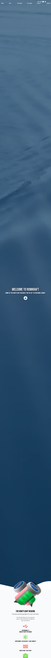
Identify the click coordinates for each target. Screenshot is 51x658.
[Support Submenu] (42, 3)
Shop (10, 3)
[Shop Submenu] (12, 3)
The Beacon (19, 3)
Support (39, 3)
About (2, 3)
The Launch (29, 3)
